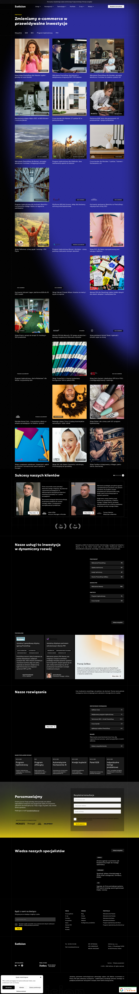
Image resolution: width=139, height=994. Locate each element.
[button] (41, 977)
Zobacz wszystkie (117, 622)
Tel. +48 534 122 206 (70, 944)
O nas (81, 6)
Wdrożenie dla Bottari (109, 920)
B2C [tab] (32, 33)
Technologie (61, 6)
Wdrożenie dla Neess (108, 918)
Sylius (66, 922)
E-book (83, 916)
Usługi (37, 6)
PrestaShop (68, 920)
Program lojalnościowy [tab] (45, 33)
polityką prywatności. (87, 820)
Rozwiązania (48, 6)
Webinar (83, 920)
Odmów (21, 987)
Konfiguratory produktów (88, 922)
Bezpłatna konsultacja (116, 6)
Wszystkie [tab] (18, 33)
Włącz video (32, 513)
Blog (82, 913)
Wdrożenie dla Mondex (109, 916)
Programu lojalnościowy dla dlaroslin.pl (113, 925)
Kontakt (67, 929)
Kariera (110, 963)
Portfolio (72, 6)
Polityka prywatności (21, 991)
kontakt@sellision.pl (33, 810)
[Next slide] (123, 475)
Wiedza (90, 6)
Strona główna (69, 913)
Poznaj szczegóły (87, 1)
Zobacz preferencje (35, 987)
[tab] (115, 475)
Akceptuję (8, 987)
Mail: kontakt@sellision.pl (72, 947)
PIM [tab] (57, 33)
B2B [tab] (26, 33)
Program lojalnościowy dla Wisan (112, 922)
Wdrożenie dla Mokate (109, 913)
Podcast (83, 918)
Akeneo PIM (68, 925)
